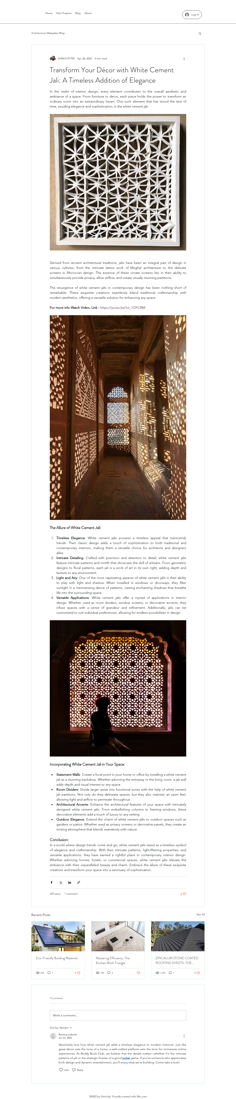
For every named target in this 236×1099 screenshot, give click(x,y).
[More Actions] (184, 1036)
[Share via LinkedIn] (69, 882)
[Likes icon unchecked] (61, 1070)
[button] (200, 33)
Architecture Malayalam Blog (48, 33)
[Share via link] (78, 882)
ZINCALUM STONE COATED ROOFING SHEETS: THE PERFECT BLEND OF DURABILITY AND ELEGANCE (178, 960)
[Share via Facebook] (51, 882)
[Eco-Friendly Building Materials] (58, 936)
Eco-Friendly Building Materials (57, 958)
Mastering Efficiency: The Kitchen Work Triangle (112, 960)
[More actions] (184, 58)
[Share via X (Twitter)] (60, 882)
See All (201, 914)
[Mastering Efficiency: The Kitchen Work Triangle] (118, 936)
